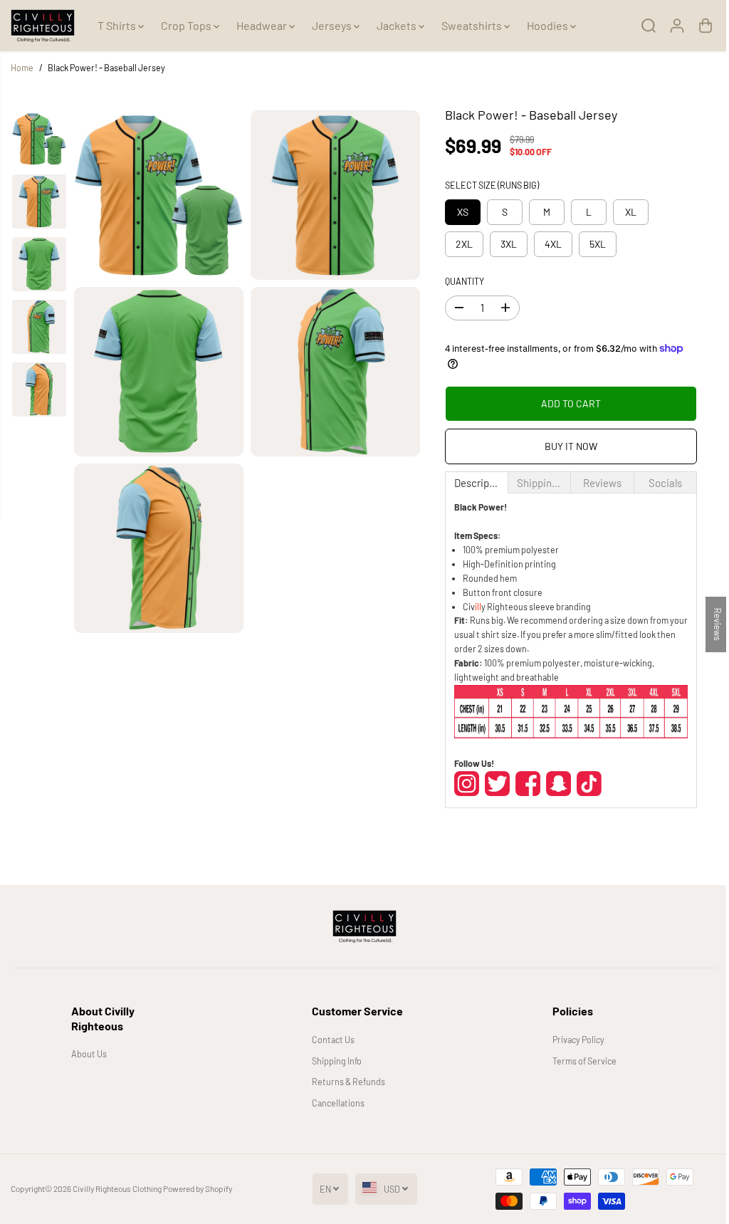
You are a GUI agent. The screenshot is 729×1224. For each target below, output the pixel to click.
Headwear (262, 25)
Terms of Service (579, 1061)
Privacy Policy (573, 1040)
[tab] (472, 482)
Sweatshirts (472, 25)
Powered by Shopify (197, 1188)
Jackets (398, 25)
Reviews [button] (710, 623)
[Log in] (670, 25)
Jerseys (333, 25)
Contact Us (329, 1040)
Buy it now (565, 446)
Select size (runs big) (488, 185)
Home (22, 68)
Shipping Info (333, 1061)
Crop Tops (187, 25)
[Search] (641, 25)
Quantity (460, 281)
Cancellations (334, 1103)
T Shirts (118, 25)
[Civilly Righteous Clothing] (43, 26)
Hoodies (548, 25)
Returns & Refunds (345, 1082)
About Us (88, 1054)
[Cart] (698, 25)
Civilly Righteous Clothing (117, 1188)
